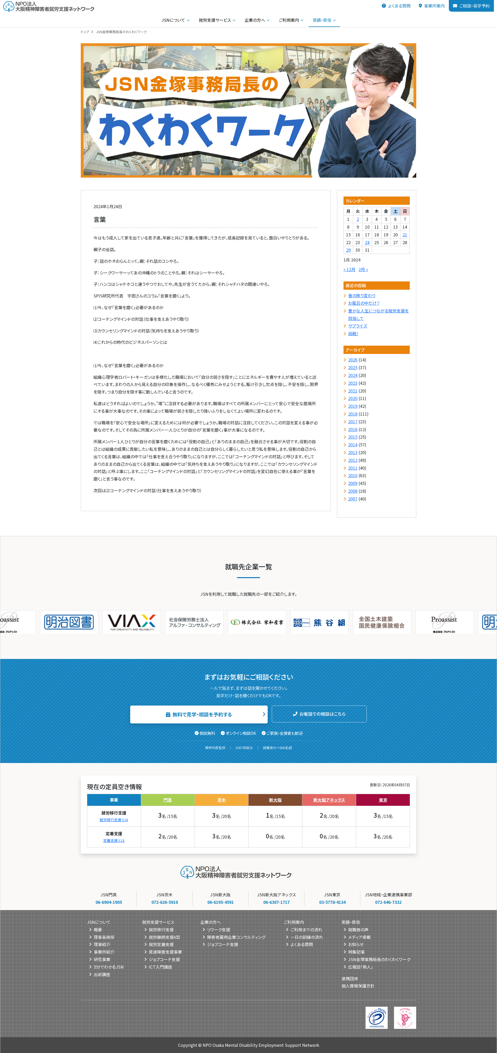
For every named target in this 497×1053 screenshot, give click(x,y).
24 (367, 242)
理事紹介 (102, 944)
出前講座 (102, 974)
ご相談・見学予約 (474, 6)
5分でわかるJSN (109, 966)
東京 (383, 799)
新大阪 (275, 799)
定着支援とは (114, 840)
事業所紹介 (104, 952)
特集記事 (356, 952)
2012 (352, 460)
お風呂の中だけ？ (363, 303)
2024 (352, 375)
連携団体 (349, 978)
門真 (168, 799)
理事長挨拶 (104, 937)
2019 (352, 406)
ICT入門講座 (160, 966)
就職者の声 (358, 929)
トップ (85, 31)
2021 (352, 390)
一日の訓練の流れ (306, 937)
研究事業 (102, 959)
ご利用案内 (289, 20)
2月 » (363, 269)
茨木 (221, 799)
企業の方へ (255, 20)
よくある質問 (399, 6)
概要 (98, 929)
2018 (352, 414)
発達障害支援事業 (165, 952)
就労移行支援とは (114, 819)
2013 (352, 452)
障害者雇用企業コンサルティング (236, 937)
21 (405, 234)
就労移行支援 (161, 929)
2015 (352, 437)
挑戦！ (353, 333)
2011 (352, 467)
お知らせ (356, 944)
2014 (352, 444)
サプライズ (357, 325)
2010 (352, 475)
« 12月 (349, 269)
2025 (352, 367)
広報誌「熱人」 (360, 966)
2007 (352, 498)
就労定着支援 (161, 944)
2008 (352, 491)
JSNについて (173, 20)
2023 (352, 383)
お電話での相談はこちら (322, 714)
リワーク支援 (218, 929)
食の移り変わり (361, 295)
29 (348, 250)
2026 (352, 360)
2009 (352, 483)
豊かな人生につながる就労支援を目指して (378, 314)
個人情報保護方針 (358, 986)
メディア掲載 (359, 937)
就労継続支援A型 (164, 937)
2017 (352, 421)
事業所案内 (434, 6)
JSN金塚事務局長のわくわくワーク (379, 959)
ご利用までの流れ (306, 929)
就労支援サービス (215, 20)
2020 (352, 398)
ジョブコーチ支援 (164, 959)
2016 (352, 429)
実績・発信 (322, 20)
